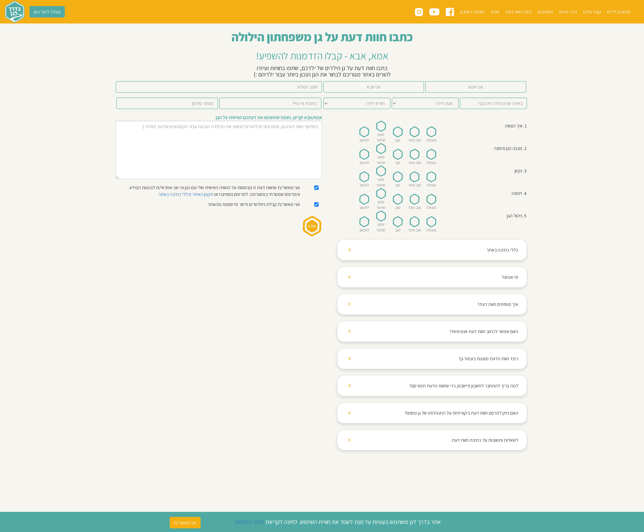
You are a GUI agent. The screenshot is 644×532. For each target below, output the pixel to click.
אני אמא (475, 87)
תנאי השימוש (249, 522)
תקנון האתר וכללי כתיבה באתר (185, 194)
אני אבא (374, 87)
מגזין (495, 12)
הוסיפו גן (545, 12)
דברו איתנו (568, 12)
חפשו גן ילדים (619, 12)
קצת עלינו (592, 12)
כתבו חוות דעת (518, 12)
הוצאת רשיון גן (472, 12)
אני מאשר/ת (185, 523)
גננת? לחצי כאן (47, 12)
